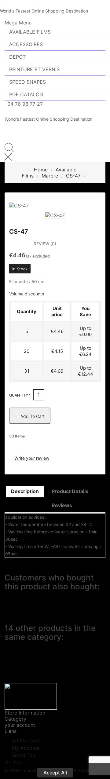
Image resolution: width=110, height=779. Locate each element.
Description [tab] (25, 491)
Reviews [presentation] (62, 505)
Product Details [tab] (70, 491)
